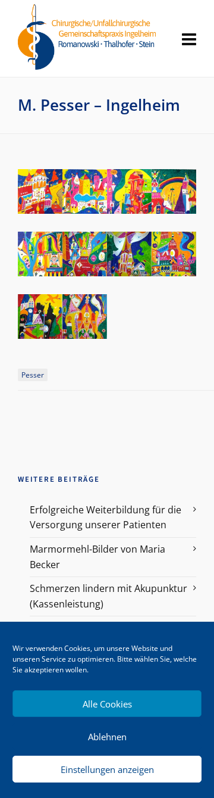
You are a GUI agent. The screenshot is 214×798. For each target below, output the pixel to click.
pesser (32, 375)
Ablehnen (107, 737)
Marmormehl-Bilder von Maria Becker (97, 557)
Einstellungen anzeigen (107, 769)
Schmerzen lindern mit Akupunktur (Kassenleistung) (108, 596)
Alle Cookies (107, 704)
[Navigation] (189, 38)
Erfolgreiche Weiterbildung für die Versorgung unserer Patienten (105, 517)
